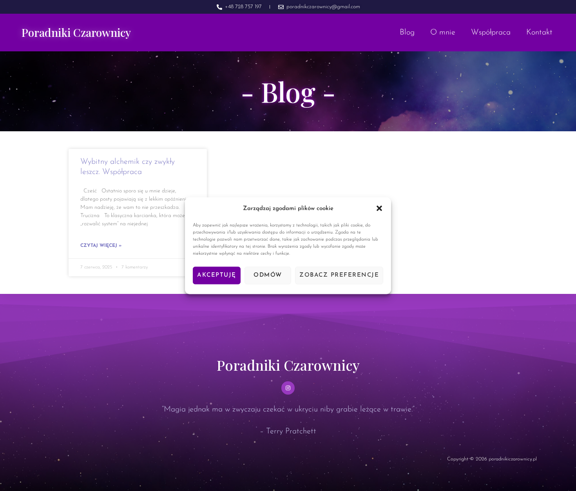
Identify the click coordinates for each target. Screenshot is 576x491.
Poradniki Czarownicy (76, 32)
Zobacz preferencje (339, 275)
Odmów (268, 275)
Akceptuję (216, 275)
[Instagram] (288, 388)
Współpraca (491, 32)
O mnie (442, 32)
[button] (379, 208)
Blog (407, 32)
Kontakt (539, 32)
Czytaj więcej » (100, 245)
